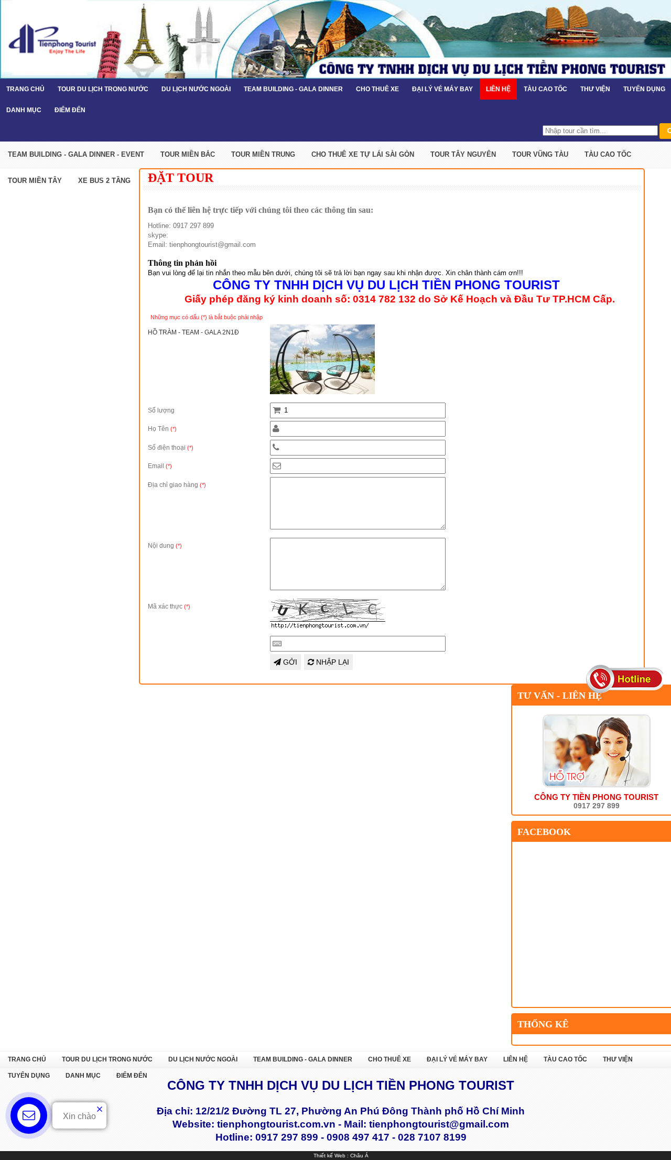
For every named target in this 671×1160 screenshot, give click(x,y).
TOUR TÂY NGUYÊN (463, 154)
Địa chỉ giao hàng (177, 485)
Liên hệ (498, 89)
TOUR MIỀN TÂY (35, 181)
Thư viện (595, 89)
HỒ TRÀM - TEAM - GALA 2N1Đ (193, 332)
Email (160, 466)
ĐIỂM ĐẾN (70, 110)
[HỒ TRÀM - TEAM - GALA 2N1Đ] (322, 392)
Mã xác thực (169, 606)
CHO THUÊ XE (377, 89)
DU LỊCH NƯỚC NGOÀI (196, 89)
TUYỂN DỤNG (29, 1075)
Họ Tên (162, 428)
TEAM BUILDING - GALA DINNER (293, 89)
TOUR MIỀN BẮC (187, 154)
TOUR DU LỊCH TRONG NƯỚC (103, 89)
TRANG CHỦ (25, 89)
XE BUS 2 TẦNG (104, 181)
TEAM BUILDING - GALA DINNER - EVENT (76, 154)
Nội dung (165, 545)
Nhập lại (331, 662)
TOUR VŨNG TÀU (540, 154)
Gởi (289, 662)
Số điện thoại (170, 447)
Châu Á (359, 1155)
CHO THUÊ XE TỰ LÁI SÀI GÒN (362, 154)
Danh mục (23, 110)
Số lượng (161, 410)
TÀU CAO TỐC (545, 89)
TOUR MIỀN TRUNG (263, 154)
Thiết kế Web (329, 1155)
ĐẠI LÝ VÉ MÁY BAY (442, 89)
